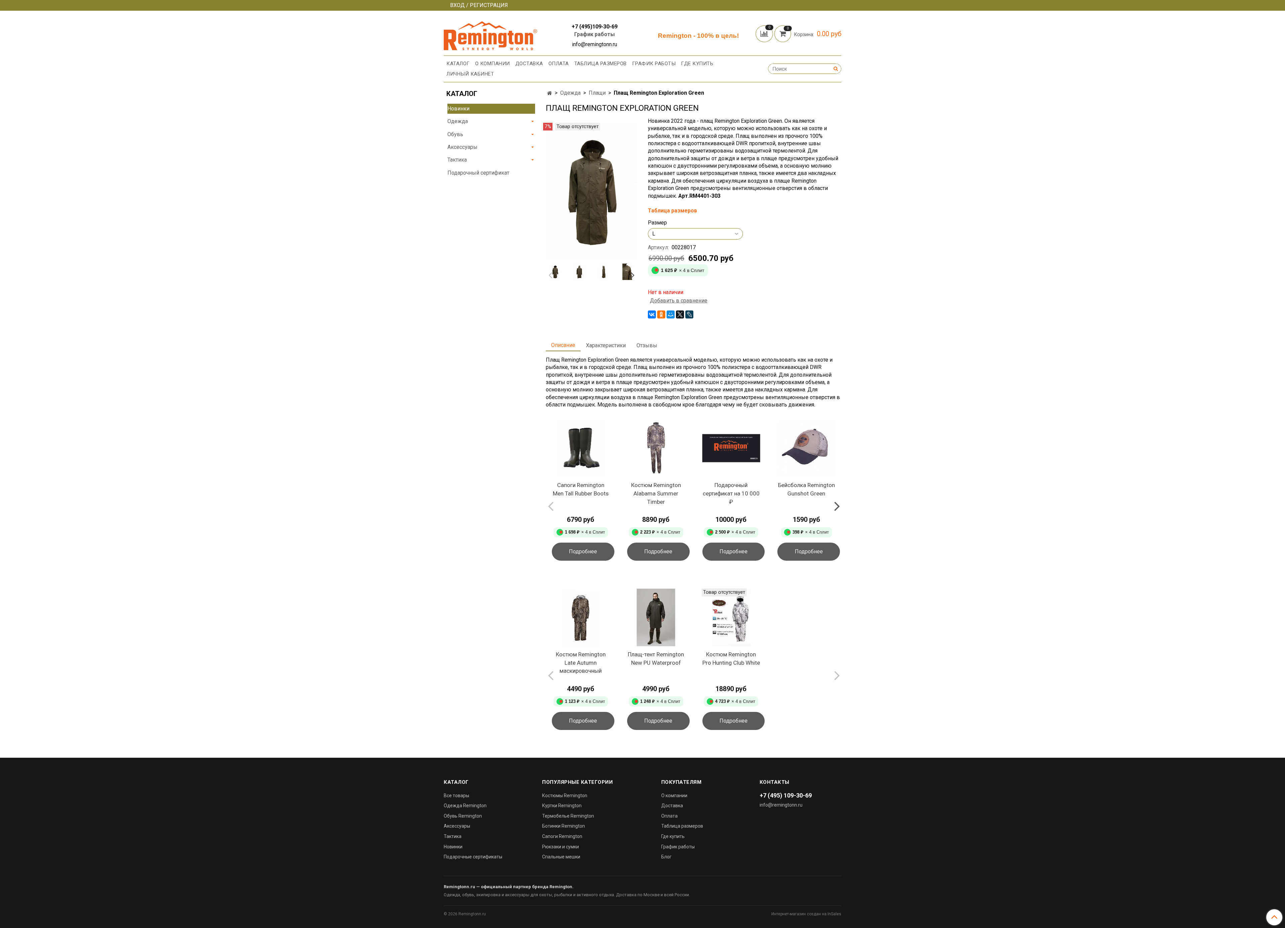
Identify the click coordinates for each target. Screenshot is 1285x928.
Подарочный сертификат (478, 173)
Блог (666, 856)
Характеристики (606, 345)
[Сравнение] (765, 33)
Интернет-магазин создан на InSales (806, 914)
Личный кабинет (470, 74)
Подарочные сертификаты (473, 856)
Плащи (597, 93)
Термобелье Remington (568, 816)
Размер (657, 222)
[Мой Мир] (671, 314)
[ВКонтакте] (652, 314)
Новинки (458, 108)
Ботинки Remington (563, 826)
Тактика (457, 160)
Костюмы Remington (564, 795)
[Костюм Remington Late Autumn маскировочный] (581, 617)
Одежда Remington (465, 805)
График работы (594, 34)
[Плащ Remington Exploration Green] (591, 191)
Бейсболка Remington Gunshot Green (806, 489)
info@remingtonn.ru (781, 805)
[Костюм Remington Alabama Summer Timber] (656, 448)
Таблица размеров (600, 64)
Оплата (558, 64)
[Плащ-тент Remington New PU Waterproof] (656, 617)
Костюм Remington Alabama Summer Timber (656, 493)
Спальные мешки (561, 856)
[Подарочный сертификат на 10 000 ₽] (731, 448)
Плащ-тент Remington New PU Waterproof (656, 658)
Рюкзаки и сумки (560, 846)
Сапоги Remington (562, 836)
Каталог (458, 64)
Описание (563, 345)
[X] (680, 314)
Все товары (456, 795)
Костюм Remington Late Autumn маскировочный (581, 662)
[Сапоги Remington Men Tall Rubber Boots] (581, 448)
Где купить (697, 64)
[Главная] (549, 93)
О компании (492, 64)
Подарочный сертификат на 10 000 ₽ (731, 493)
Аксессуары (462, 147)
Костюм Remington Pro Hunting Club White (731, 658)
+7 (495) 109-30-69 (786, 795)
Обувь (455, 134)
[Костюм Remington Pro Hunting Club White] (731, 617)
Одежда (570, 93)
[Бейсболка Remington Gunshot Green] (806, 448)
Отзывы (646, 345)
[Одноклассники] (661, 314)
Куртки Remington (562, 805)
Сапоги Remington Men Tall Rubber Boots (581, 489)
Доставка (529, 64)
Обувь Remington (463, 816)
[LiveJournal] (689, 314)
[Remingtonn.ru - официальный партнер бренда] (490, 34)
